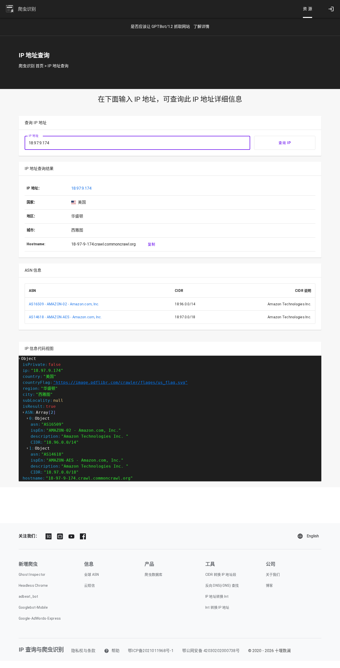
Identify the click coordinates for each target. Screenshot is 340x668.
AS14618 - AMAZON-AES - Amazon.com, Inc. (65, 317)
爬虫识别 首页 (31, 66)
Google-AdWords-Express (40, 618)
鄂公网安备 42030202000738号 (211, 650)
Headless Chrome (33, 585)
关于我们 (273, 575)
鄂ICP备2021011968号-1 (151, 650)
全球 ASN (91, 575)
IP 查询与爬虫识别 (41, 649)
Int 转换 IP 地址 (217, 607)
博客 (269, 585)
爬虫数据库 (153, 575)
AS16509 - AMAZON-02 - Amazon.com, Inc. (64, 304)
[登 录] (331, 9)
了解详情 (201, 26)
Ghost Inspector (32, 575)
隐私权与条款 (83, 650)
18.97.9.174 (81, 188)
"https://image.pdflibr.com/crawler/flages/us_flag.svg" (120, 382)
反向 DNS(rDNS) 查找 (222, 585)
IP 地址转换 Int (217, 596)
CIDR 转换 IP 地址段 (220, 575)
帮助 (115, 650)
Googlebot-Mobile (33, 607)
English (313, 536)
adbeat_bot (28, 596)
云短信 (89, 585)
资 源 (307, 8)
